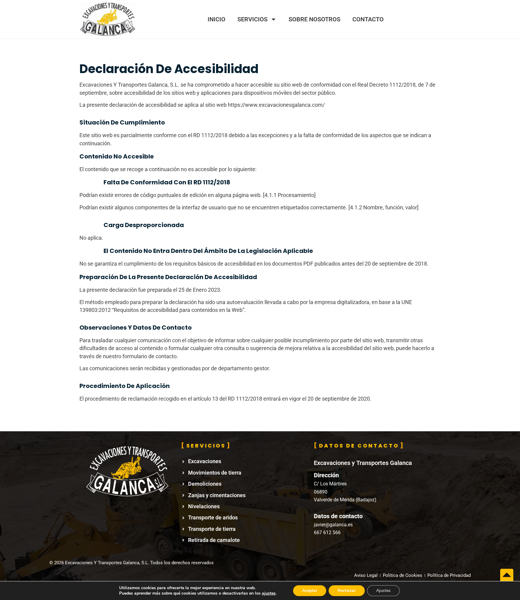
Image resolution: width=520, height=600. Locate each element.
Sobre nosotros (314, 19)
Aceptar (309, 590)
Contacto (368, 19)
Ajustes (383, 590)
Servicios (252, 19)
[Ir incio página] (506, 575)
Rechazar (347, 590)
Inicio (216, 19)
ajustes (269, 593)
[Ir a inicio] (107, 19)
